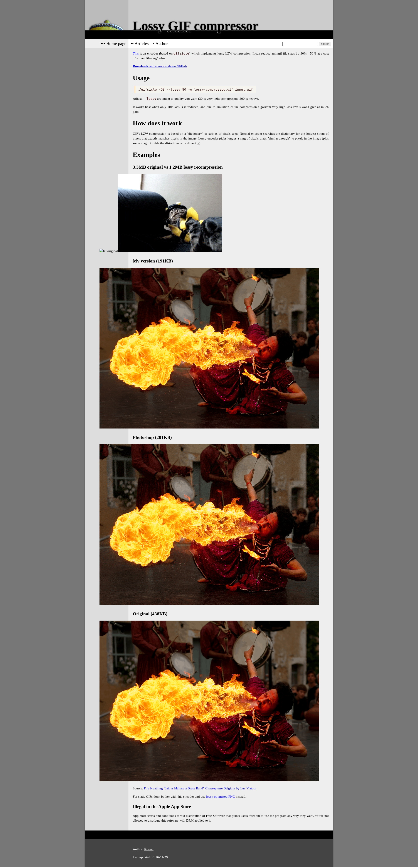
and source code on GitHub (160, 66)
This (136, 53)
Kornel (148, 849)
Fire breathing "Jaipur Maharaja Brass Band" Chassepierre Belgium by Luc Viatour (200, 788)
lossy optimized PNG (220, 796)
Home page (116, 43)
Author (161, 43)
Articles (142, 43)
